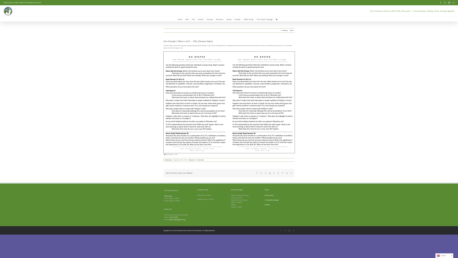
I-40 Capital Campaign (272, 200)
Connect (267, 205)
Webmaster (168, 160)
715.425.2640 (173, 217)
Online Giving (269, 195)
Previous (285, 30)
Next (291, 30)
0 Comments (200, 160)
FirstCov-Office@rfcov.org (176, 220)
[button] (276, 19)
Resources (192, 160)
